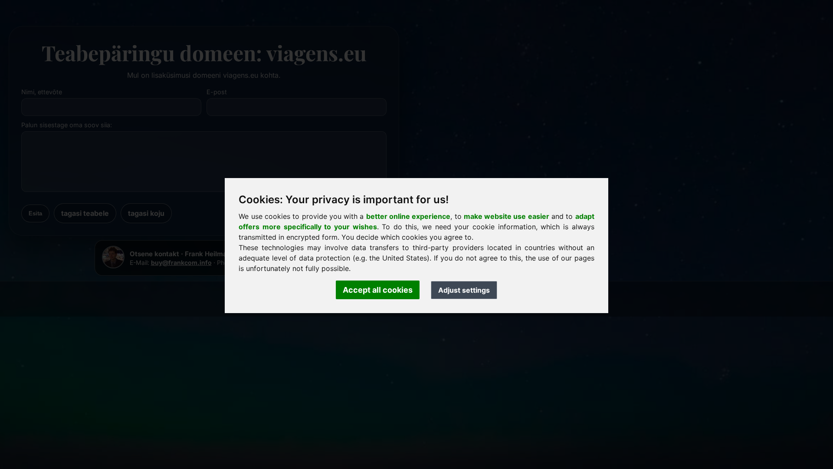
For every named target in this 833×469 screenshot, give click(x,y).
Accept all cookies (378, 289)
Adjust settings (464, 290)
